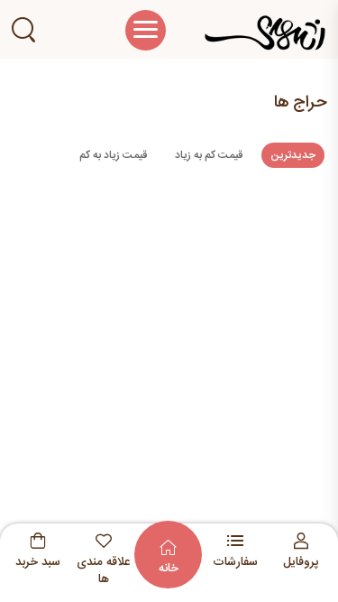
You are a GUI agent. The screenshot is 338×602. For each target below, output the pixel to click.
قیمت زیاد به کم (113, 155)
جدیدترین (292, 155)
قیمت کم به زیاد (208, 155)
